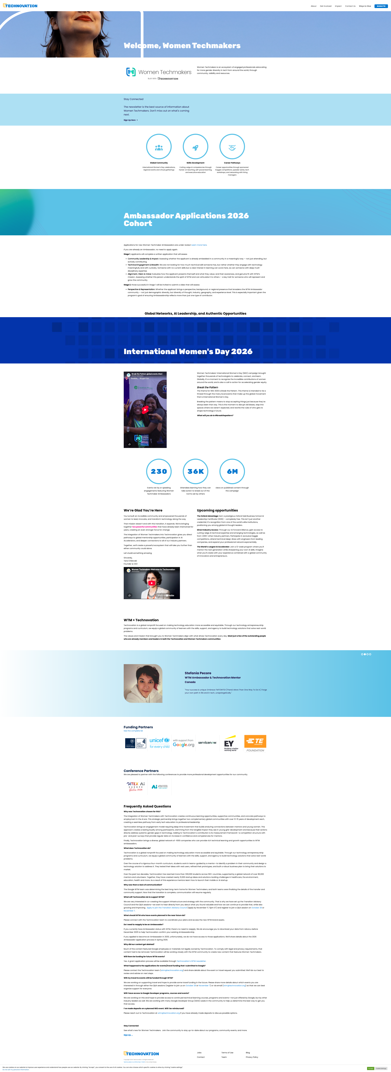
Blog (248, 1052)
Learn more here (199, 245)
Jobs (199, 1052)
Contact (201, 1057)
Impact (338, 6)
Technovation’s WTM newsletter (191, 961)
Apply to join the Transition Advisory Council (167, 907)
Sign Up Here (130, 120)
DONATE (381, 6)
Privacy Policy (252, 1057)
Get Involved (325, 6)
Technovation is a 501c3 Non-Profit (134, 1062)
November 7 (129, 910)
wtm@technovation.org (172, 970)
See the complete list (133, 730)
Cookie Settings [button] (381, 1068)
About (313, 6)
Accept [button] (370, 1068)
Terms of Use (227, 1052)
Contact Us (350, 6)
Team (224, 1057)
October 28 (257, 907)
